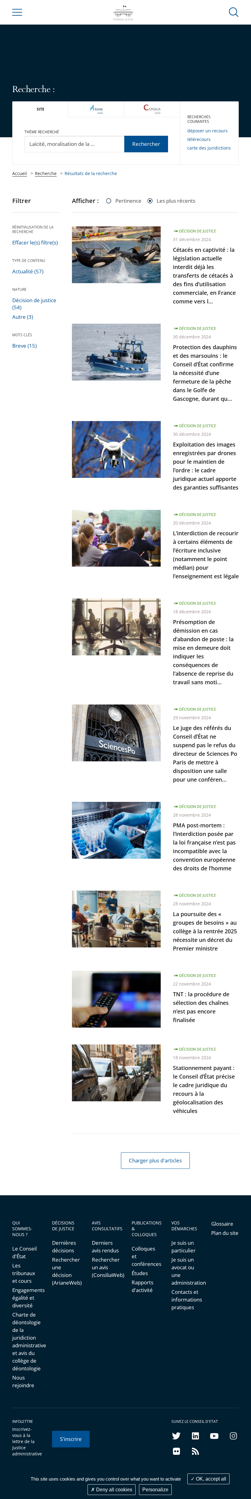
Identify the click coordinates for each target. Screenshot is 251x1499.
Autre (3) (22, 316)
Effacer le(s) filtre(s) (35, 242)
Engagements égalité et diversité (26, 1297)
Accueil (19, 173)
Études (140, 1273)
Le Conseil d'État (24, 1252)
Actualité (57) (27, 271)
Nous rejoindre (23, 1381)
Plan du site (224, 1232)
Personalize (155, 1489)
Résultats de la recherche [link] (91, 173)
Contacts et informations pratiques (185, 1299)
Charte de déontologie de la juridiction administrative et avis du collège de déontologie (26, 1341)
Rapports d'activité (142, 1286)
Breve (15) (24, 345)
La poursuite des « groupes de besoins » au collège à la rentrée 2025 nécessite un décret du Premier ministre (205, 931)
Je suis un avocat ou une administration (185, 1271)
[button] (234, 11)
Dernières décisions (64, 1246)
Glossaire (222, 1223)
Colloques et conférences (145, 1256)
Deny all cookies (113, 1489)
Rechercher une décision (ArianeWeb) (66, 1271)
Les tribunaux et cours (23, 1273)
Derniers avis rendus (105, 1246)
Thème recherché (41, 132)
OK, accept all (210, 1478)
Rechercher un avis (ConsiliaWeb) (105, 1267)
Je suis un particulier (183, 1246)
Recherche (46, 173)
